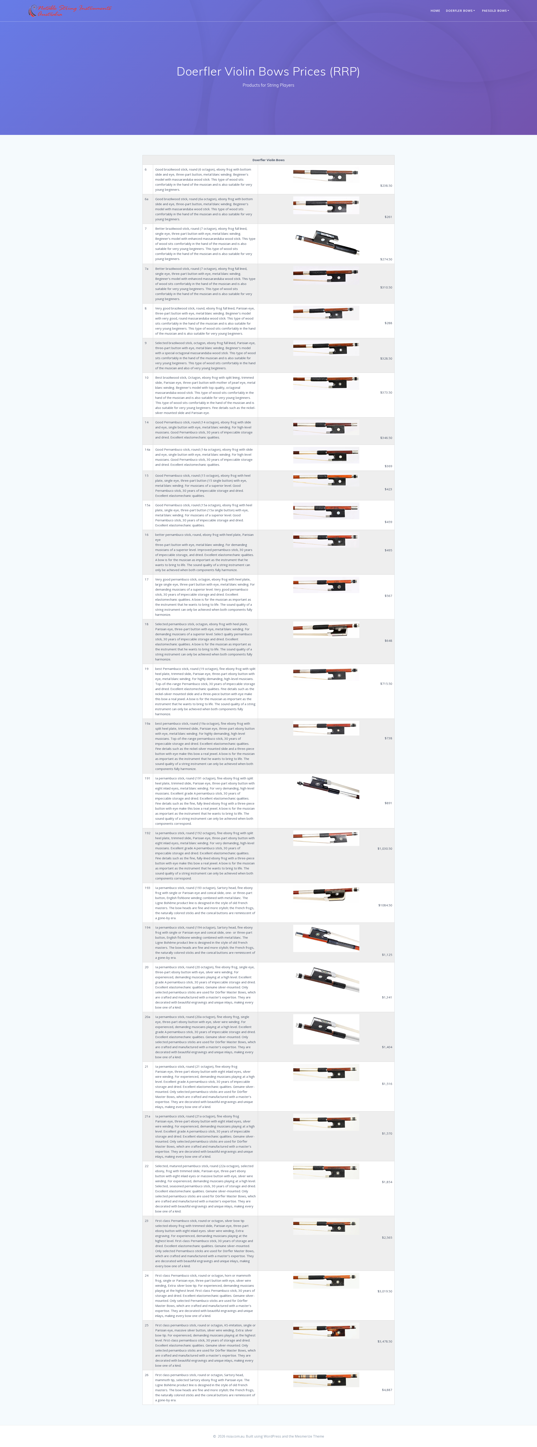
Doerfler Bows (459, 11)
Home (435, 11)
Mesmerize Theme (309, 1436)
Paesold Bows (494, 11)
